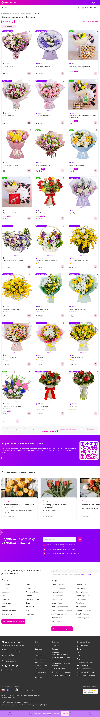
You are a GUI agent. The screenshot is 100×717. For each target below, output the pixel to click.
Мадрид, (54, 618)
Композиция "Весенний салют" (78, 260)
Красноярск (6, 603)
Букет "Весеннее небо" (43, 309)
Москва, (79, 584)
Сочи (28, 603)
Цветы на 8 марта (83, 665)
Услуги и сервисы (41, 665)
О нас (37, 646)
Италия (83, 607)
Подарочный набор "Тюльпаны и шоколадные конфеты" (79, 67)
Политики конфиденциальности (60, 653)
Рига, (78, 603)
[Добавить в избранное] (30, 31)
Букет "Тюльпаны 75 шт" (43, 165)
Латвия (83, 603)
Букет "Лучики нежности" (10, 165)
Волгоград (5, 584)
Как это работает (53, 714)
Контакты (55, 646)
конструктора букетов (68, 429)
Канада (85, 592)
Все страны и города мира (62, 629)
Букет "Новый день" (9, 115)
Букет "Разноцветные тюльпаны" (46, 213)
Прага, (78, 599)
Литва (61, 599)
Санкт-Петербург (32, 599)
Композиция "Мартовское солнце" (46, 260)
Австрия (59, 596)
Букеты (79, 652)
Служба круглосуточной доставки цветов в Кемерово (21, 695)
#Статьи (17, 501)
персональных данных (60, 546)
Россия (85, 584)
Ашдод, (54, 588)
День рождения (82, 646)
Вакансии (38, 678)
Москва (4, 607)
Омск (28, 584)
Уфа (27, 610)
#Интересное (8, 501)
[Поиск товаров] (89, 3)
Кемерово (7, 8)
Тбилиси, (79, 618)
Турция (86, 614)
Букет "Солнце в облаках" (77, 165)
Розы (78, 655)
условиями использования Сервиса (64, 549)
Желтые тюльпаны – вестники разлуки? (19, 506)
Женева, (54, 607)
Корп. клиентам (41, 659)
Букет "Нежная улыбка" (43, 115)
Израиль (61, 588)
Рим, (77, 607)
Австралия (87, 610)
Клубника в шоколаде (85, 662)
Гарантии (38, 655)
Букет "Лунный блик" (75, 213)
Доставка (38, 649)
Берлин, (54, 592)
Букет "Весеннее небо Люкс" (78, 309)
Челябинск (30, 614)
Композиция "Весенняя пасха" (12, 406)
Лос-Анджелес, (57, 614)
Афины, (54, 584)
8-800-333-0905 (86, 574)
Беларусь (61, 621)
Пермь (28, 588)
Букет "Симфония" (8, 66)
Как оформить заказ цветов (62, 672)
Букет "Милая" (40, 358)
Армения (61, 603)
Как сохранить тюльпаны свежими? (55, 506)
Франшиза (39, 662)
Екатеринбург (6, 592)
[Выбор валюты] (79, 8)
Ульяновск (30, 607)
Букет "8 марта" (74, 406)
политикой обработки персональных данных (67, 553)
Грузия (86, 618)
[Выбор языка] (82, 8)
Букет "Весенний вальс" (43, 66)
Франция (85, 596)
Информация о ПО (40, 673)
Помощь (55, 649)
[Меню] (97, 3)
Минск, (54, 621)
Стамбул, (79, 614)
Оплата (37, 652)
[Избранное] (93, 3)
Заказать (29, 73)
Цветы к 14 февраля (84, 669)
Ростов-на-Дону (32, 592)
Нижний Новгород (8, 610)
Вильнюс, (55, 599)
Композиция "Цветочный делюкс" (13, 260)
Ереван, (54, 603)
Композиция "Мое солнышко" (12, 309)
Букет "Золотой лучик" (76, 358)
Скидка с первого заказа (61, 675)
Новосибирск (6, 614)
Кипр (85, 588)
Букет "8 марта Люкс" (42, 406)
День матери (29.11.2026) (86, 672)
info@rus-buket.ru (10, 661)
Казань (4, 596)
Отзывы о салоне (58, 669)
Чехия (83, 599)
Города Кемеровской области (13, 621)
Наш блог (38, 669)
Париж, (79, 596)
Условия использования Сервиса (61, 659)
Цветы (79, 649)
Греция (61, 584)
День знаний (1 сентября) (86, 675)
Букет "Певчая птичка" (9, 358)
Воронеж (5, 588)
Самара (29, 596)
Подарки (80, 659)
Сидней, (79, 610)
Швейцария (63, 607)
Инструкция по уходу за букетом (61, 664)
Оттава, (79, 592)
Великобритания (65, 610)
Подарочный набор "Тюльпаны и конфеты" (16, 213)
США (65, 614)
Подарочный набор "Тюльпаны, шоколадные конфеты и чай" (83, 116)
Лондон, (54, 610)
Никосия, (79, 588)
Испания (62, 618)
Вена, (53, 596)
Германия (62, 592)
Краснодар (5, 599)
